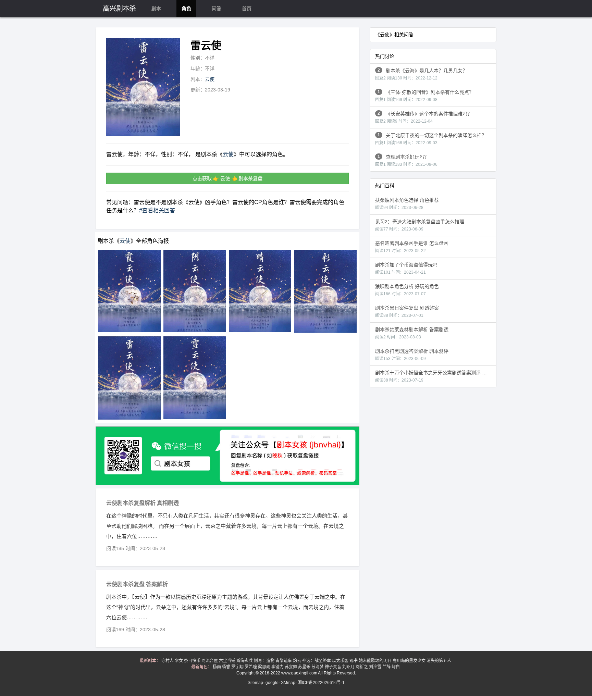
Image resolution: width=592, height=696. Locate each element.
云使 (209, 79)
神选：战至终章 (317, 660)
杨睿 (226, 666)
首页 (246, 8)
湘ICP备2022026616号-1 (321, 682)
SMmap (288, 682)
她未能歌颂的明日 (376, 660)
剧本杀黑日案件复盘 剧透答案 (407, 311)
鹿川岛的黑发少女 (410, 660)
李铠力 (278, 666)
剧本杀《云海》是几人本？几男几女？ (421, 74)
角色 (186, 8)
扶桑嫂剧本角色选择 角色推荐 (407, 203)
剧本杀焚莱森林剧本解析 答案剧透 (411, 333)
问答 (216, 8)
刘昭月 (349, 666)
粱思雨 (264, 666)
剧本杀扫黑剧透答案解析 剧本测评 (411, 354)
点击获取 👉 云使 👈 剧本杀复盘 (227, 178)
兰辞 (387, 666)
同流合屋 (210, 660)
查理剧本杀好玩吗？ (406, 160)
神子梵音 (333, 666)
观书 (354, 660)
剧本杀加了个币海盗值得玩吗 (406, 268)
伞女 (179, 660)
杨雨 (217, 666)
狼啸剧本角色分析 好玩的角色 (407, 290)
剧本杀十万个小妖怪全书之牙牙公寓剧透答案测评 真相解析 (435, 376)
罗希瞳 (251, 666)
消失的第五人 (439, 660)
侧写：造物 (264, 660)
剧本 (156, 8)
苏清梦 (318, 666)
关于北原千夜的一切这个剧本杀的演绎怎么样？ (430, 139)
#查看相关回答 (157, 210)
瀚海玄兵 (245, 660)
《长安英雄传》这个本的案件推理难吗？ (423, 117)
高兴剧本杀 (119, 8)
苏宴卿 (291, 666)
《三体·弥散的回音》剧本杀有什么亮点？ (424, 95)
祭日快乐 (192, 660)
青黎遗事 (284, 660)
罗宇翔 (238, 666)
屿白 (396, 666)
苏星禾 (304, 666)
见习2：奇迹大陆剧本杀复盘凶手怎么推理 (419, 225)
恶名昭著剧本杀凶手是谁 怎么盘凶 (411, 246)
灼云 (297, 660)
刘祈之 (362, 666)
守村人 (168, 660)
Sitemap (255, 682)
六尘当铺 (227, 660)
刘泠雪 (375, 666)
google (272, 682)
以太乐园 (340, 660)
